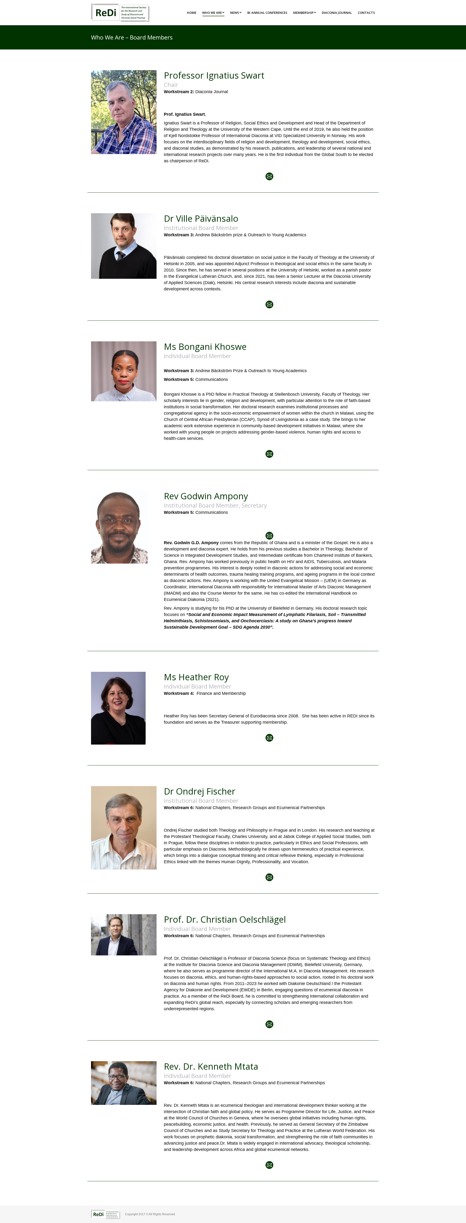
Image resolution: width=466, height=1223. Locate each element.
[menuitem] (191, 12)
